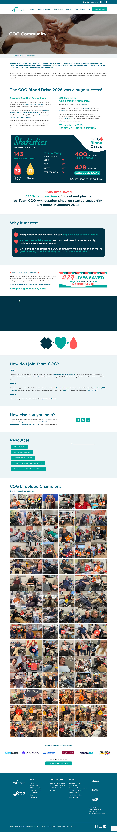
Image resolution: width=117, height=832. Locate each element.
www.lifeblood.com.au (36, 377)
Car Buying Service (75, 795)
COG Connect (34, 792)
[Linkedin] (78, 420)
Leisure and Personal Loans (77, 788)
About (32, 783)
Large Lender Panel (75, 783)
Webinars (52, 790)
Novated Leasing (74, 797)
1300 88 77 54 (94, 811)
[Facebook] (100, 1)
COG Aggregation (15, 55)
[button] (12, 753)
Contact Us (33, 797)
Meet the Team (34, 785)
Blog (31, 795)
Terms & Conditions (45, 826)
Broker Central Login (91, 2)
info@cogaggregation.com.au (97, 813)
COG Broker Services (56, 788)
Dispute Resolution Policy (68, 826)
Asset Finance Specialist (57, 783)
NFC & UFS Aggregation (57, 785)
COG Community (35, 788)
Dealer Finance (74, 792)
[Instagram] (103, 1)
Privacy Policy (56, 826)
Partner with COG (35, 790)
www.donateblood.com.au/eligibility (65, 374)
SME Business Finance (76, 790)
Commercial (73, 785)
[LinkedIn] (106, 1)
